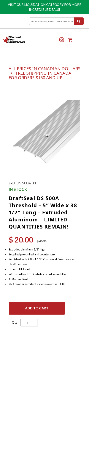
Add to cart (36, 308)
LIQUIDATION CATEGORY (44, 4)
